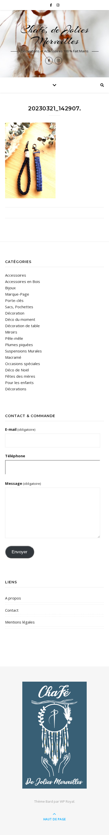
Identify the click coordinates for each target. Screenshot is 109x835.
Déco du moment (20, 319)
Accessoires (15, 275)
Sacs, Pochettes (19, 306)
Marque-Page (17, 294)
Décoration (14, 313)
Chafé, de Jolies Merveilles (54, 35)
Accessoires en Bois (22, 281)
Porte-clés (14, 300)
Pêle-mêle (14, 338)
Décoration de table (22, 325)
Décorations (15, 388)
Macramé (13, 357)
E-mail (20, 429)
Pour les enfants (19, 382)
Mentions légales (20, 622)
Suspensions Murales (23, 350)
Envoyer (19, 552)
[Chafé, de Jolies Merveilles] (54, 735)
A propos (13, 598)
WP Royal (67, 801)
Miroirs (11, 332)
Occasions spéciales (22, 363)
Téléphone (15, 455)
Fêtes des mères (20, 376)
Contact (12, 610)
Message (23, 483)
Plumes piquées (19, 344)
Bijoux (10, 287)
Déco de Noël (17, 369)
